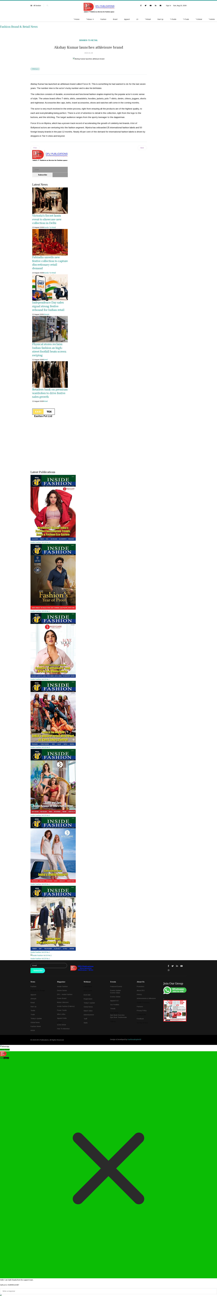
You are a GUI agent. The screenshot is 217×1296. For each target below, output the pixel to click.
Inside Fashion (62, 986)
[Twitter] (173, 966)
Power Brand (61, 998)
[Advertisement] (98, 449)
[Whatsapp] (169, 970)
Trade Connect (143, 1002)
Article (212, 19)
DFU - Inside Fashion (64, 994)
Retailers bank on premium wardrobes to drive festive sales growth (50, 393)
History (139, 994)
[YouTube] (181, 966)
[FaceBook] (168, 966)
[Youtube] (151, 5)
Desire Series (62, 990)
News (90, 19)
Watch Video (88, 1011)
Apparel (127, 19)
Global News (35, 1022)
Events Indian (115, 993)
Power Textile (62, 1010)
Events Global (115, 997)
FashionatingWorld (134, 1039)
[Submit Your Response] (108, 1295)
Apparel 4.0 (114, 1001)
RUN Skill (87, 995)
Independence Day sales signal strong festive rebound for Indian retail (48, 306)
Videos (113, 1021)
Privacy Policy (142, 1010)
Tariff (85, 1019)
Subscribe (42, 175)
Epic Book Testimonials (118, 1017)
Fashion (103, 19)
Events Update (115, 990)
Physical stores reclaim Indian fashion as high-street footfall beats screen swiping (49, 349)
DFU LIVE (88, 991)
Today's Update (36, 1018)
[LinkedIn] (155, 5)
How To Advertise (63, 1029)
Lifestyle (46, 314)
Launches (88, 986)
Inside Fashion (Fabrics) (66, 1006)
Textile (174, 19)
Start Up (160, 19)
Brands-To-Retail (88, 40)
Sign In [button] (168, 5)
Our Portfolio (114, 1005)
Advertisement (89, 1015)
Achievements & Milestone (146, 998)
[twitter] (145, 5)
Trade (187, 19)
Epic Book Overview (117, 1015)
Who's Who (61, 1014)
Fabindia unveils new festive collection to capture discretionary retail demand (50, 262)
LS (137, 19)
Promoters (140, 986)
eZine (59, 1022)
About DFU (141, 990)
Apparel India (62, 1018)
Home (77, 19)
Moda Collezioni (62, 1002)
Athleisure (35, 69)
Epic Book (114, 1013)
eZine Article (61, 1025)
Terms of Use (142, 1023)
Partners (140, 1006)
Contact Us (141, 1014)
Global (199, 19)
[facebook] (140, 5)
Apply (86, 1023)
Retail (149, 19)
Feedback (140, 1019)
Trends (112, 1009)
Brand (115, 19)
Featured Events (116, 986)
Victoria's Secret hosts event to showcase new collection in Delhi (46, 219)
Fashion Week (36, 1026)
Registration (88, 999)
